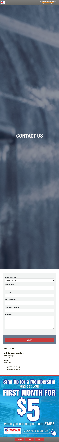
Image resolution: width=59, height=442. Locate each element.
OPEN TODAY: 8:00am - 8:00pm (48, 1)
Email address (10, 300)
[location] (48, 3)
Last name (9, 292)
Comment (8, 315)
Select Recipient (11, 277)
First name (9, 285)
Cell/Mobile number (12, 307)
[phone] (44, 3)
